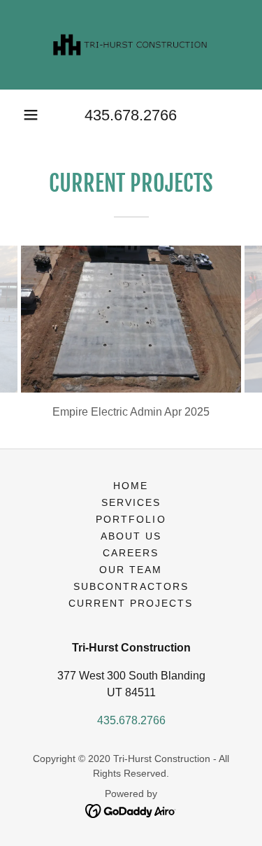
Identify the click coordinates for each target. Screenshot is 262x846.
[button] (31, 115)
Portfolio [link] (131, 519)
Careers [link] (131, 552)
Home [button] (130, 485)
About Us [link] (131, 536)
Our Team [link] (130, 569)
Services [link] (131, 502)
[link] (131, 45)
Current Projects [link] (130, 603)
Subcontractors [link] (130, 586)
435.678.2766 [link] (131, 115)
